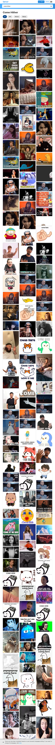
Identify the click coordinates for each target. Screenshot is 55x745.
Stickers (17, 16)
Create (42, 1)
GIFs (10, 16)
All (4, 16)
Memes (24, 16)
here (20, 743)
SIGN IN (47, 1)
